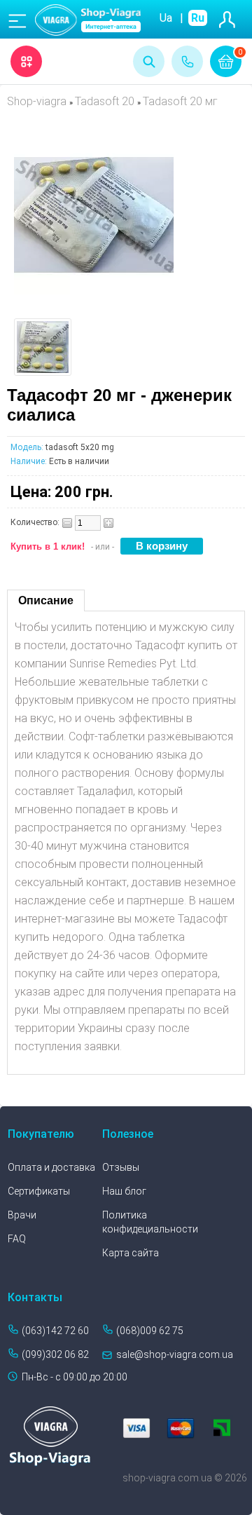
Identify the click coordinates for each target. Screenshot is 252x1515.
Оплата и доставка (51, 1167)
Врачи (22, 1215)
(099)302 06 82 (55, 1354)
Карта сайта (130, 1252)
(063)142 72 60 (55, 1330)
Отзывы (120, 1167)
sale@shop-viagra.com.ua (174, 1354)
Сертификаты (39, 1191)
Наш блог (124, 1191)
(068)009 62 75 (149, 1330)
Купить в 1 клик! (47, 546)
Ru (197, 18)
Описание (46, 600)
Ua (166, 18)
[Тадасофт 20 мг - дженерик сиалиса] (94, 290)
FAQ (17, 1238)
